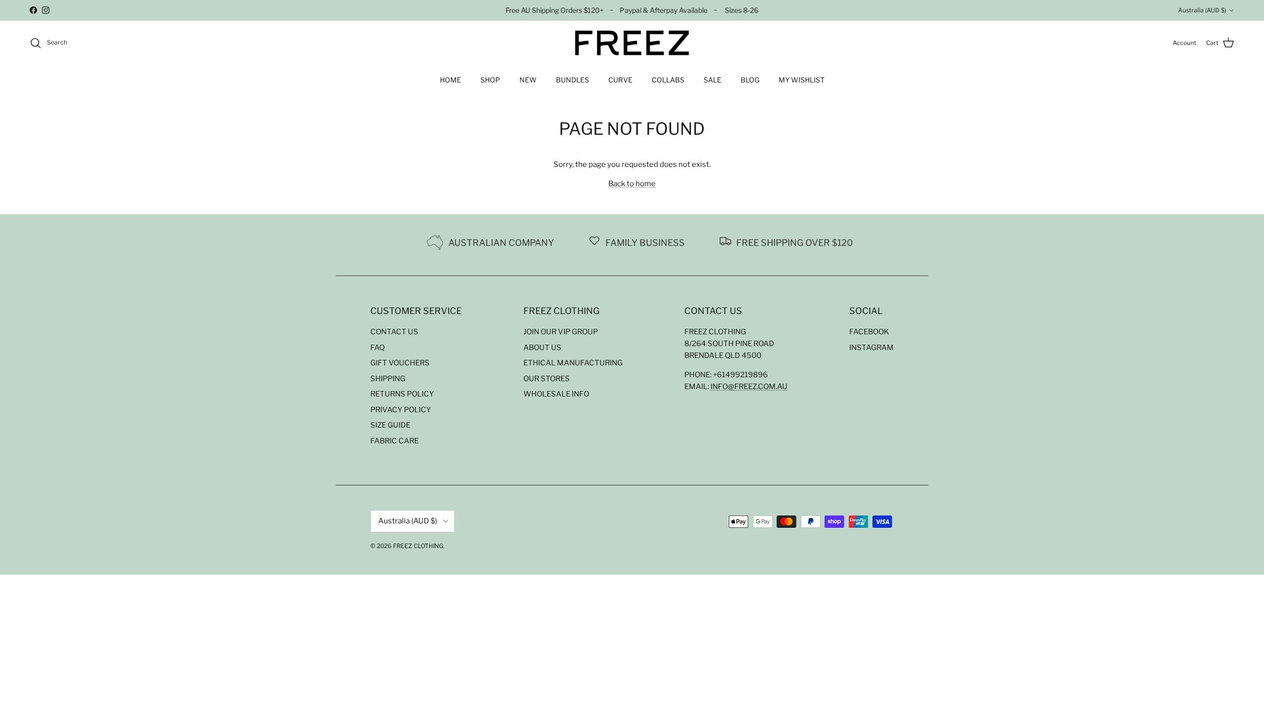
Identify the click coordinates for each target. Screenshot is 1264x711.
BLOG (750, 80)
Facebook (869, 331)
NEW (528, 80)
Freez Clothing (418, 546)
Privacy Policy (400, 409)
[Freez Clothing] (632, 43)
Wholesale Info (556, 394)
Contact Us (394, 331)
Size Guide (390, 425)
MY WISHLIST (802, 80)
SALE (712, 80)
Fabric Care (394, 440)
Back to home (632, 183)
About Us (542, 347)
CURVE (620, 80)
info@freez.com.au (749, 386)
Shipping (387, 378)
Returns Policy (402, 394)
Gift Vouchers (400, 362)
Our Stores (546, 378)
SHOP (490, 80)
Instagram (871, 347)
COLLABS (668, 80)
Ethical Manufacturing (573, 362)
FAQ (377, 347)
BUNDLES (572, 80)
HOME (450, 80)
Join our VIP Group (560, 331)
